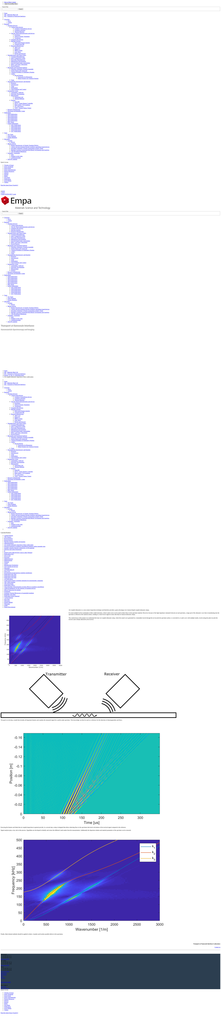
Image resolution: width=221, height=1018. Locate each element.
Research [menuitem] (13, 83)
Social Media (7, 180)
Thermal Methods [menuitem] (19, 98)
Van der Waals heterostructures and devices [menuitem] (23, 33)
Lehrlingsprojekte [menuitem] (16, 158)
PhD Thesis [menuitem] (11, 122)
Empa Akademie (8, 166)
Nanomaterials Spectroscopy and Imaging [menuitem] (19, 81)
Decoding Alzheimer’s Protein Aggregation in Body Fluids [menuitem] (27, 148)
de (2, 191)
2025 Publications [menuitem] (12, 116)
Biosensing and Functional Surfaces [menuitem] (17, 67)
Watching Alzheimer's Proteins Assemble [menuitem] (22, 69)
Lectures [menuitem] (10, 140)
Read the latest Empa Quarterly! (9, 185)
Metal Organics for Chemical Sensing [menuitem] (28, 78)
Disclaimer (4, 974)
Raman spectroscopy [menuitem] (20, 53)
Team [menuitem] (12, 80)
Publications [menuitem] (14, 88)
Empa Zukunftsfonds (10, 170)
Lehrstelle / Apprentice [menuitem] (14, 153)
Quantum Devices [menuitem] (12, 25)
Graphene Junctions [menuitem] (20, 30)
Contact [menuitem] (10, 22)
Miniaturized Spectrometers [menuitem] (18, 61)
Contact (3, 192)
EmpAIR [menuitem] (17, 102)
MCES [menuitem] (13, 142)
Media (6, 176)
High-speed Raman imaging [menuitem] (22, 42)
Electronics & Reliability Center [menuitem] (16, 111)
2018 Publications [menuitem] (16, 130)
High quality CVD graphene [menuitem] (22, 105)
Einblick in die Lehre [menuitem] (17, 156)
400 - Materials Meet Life (11, 372)
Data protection (5, 988)
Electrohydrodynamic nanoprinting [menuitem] (20, 63)
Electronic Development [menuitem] (17, 94)
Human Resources (9, 171)
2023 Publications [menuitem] (12, 119)
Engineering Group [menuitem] (13, 91)
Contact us (217, 947)
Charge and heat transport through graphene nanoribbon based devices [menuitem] (30, 147)
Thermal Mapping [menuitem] (19, 32)
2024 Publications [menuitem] (12, 117)
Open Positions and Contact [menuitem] (18, 89)
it (4, 191)
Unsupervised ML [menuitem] (19, 44)
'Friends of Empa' (9, 165)
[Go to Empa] (26, 210)
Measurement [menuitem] (14, 95)
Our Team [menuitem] (10, 134)
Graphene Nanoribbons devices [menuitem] (23, 28)
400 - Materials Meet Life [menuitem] (11, 14)
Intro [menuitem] (12, 154)
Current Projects (6, 532)
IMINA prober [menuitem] (18, 50)
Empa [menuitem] (5, 13)
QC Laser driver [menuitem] (19, 106)
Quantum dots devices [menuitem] (17, 39)
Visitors (6, 182)
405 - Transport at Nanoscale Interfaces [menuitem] (14, 16)
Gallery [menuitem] (13, 74)
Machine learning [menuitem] (16, 41)
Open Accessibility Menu (11, 3)
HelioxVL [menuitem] (17, 49)
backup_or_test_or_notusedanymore (14, 375)
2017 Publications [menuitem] (16, 131)
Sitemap (3, 978)
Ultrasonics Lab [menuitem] (19, 97)
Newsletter (7, 177)
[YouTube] (3, 979)
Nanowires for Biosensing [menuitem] (25, 77)
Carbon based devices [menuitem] (17, 27)
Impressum (4, 973)
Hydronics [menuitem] (17, 35)
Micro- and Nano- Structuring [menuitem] (19, 64)
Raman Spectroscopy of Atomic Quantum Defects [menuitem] (24, 145)
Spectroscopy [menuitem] (14, 84)
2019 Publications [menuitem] (16, 128)
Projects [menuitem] (13, 100)
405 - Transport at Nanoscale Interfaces (14, 374)
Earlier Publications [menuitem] (13, 123)
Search (21, 9)
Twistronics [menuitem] (18, 38)
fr (3, 191)
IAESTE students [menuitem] (12, 159)
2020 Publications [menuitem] (16, 126)
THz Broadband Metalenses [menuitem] (18, 151)
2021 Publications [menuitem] (16, 125)
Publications (7, 179)
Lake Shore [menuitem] (18, 52)
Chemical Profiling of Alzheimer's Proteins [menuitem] (22, 72)
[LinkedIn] (1, 979)
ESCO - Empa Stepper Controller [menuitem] (24, 103)
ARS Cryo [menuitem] (17, 47)
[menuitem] (7, 19)
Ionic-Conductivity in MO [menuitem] (18, 58)
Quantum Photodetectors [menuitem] (18, 56)
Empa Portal (7, 168)
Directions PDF (5, 959)
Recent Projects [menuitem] (15, 66)
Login (14, 194)
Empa (5, 370)
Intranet (6, 174)
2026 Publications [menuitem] (12, 114)
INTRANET (8, 194)
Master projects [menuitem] (12, 144)
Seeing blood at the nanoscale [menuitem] (19, 70)
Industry (6, 173)
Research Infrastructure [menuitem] (17, 46)
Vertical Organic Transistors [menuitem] (22, 36)
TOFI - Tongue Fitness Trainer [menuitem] (23, 108)
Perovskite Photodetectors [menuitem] (18, 60)
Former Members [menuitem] (12, 137)
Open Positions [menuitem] (12, 136)
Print (2, 976)
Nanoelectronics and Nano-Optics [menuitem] (17, 55)
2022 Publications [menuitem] (12, 120)
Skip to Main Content (10, 2)
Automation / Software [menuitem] (17, 92)
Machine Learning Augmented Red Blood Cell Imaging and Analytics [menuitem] (30, 150)
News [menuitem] (9, 21)
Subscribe (3, 987)
